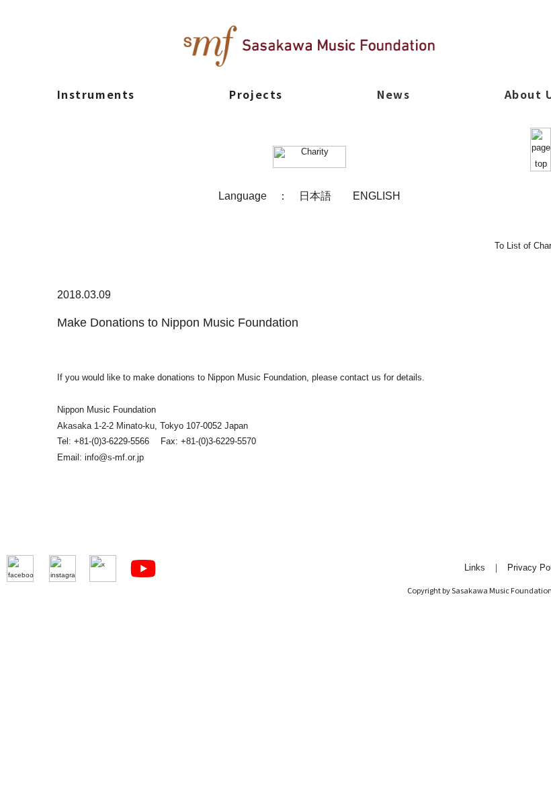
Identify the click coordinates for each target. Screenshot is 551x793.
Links (474, 567)
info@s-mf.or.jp (114, 457)
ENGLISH (376, 196)
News (393, 94)
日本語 (315, 196)
